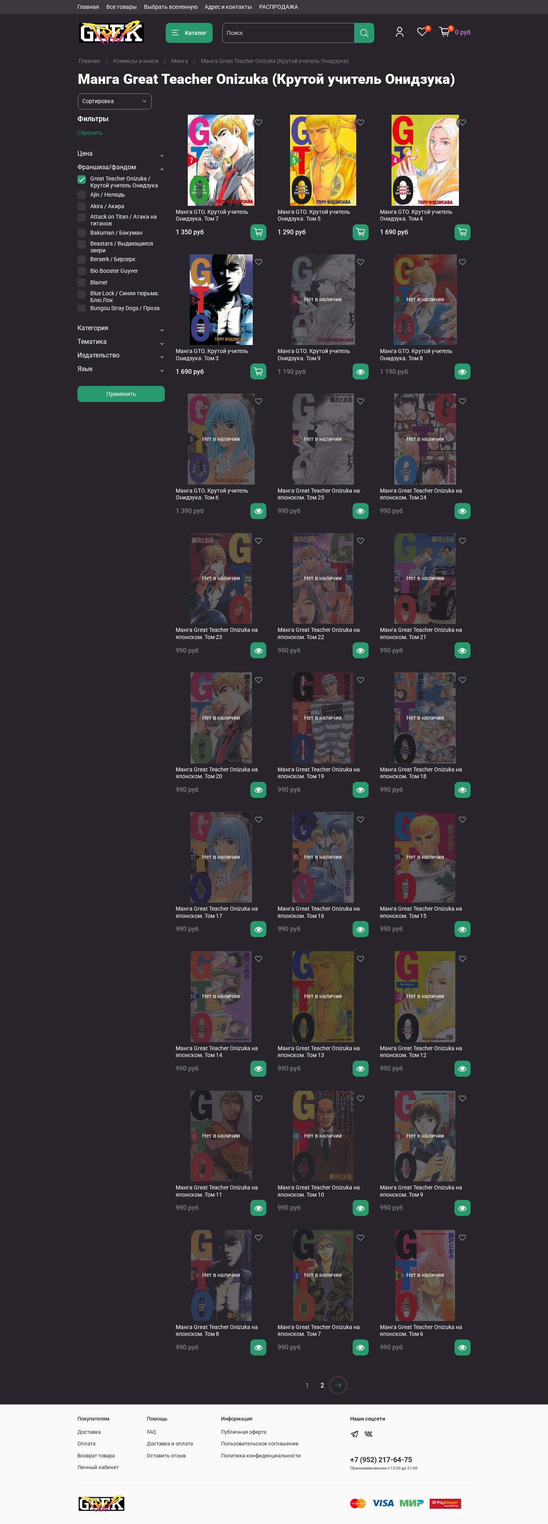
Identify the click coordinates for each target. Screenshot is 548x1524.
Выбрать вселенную (170, 7)
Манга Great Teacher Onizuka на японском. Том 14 (217, 1052)
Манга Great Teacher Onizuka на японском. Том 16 (319, 912)
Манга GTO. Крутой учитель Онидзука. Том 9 (314, 354)
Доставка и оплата (170, 1444)
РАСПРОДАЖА (278, 7)
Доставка (89, 1432)
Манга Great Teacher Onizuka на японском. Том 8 (217, 1330)
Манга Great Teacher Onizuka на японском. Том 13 (319, 1052)
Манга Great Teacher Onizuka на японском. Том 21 (421, 633)
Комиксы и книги (135, 61)
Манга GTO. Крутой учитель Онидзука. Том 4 (416, 215)
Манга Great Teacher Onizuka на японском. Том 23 (217, 633)
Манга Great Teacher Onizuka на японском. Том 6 (421, 1330)
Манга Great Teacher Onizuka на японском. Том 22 (319, 633)
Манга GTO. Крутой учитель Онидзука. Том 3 (212, 354)
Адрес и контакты (228, 7)
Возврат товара (96, 1456)
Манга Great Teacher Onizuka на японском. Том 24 (421, 494)
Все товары (121, 7)
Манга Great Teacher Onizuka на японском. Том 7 (319, 1330)
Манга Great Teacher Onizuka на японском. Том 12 (421, 1052)
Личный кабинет (98, 1467)
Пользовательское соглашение (259, 1444)
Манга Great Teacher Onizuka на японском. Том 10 (319, 1191)
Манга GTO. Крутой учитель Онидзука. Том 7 (212, 215)
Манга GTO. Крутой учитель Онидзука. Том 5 (314, 215)
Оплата (86, 1444)
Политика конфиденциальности (261, 1456)
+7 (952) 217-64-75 (381, 1459)
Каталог (196, 33)
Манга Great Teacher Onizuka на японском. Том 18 (421, 773)
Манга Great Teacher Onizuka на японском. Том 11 (217, 1191)
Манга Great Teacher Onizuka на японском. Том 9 (421, 1191)
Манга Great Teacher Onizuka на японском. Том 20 (217, 773)
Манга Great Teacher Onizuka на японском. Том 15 (421, 912)
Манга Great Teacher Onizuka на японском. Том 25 (319, 494)
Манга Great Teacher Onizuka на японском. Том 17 (217, 912)
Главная (88, 7)
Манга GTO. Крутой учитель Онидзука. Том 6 (212, 494)
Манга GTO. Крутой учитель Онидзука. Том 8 (416, 354)
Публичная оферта (243, 1432)
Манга (179, 61)
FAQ (151, 1432)
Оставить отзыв (166, 1456)
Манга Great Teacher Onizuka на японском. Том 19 (319, 773)
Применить (121, 394)
